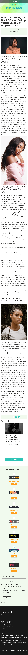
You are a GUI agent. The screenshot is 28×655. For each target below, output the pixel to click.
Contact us (6, 628)
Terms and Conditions (6, 617)
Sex (4, 602)
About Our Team (7, 624)
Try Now (14, 483)
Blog (4, 630)
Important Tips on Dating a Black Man (14, 590)
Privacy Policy (4, 614)
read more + (14, 459)
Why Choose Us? (8, 626)
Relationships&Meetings (16, 29)
